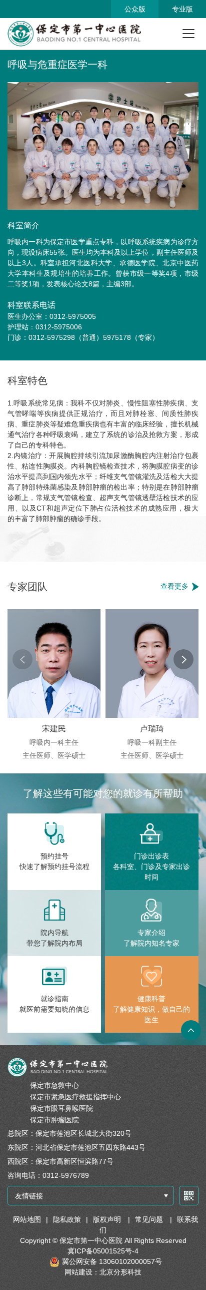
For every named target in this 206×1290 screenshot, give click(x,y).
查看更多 (174, 587)
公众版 (135, 9)
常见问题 (150, 1219)
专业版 (182, 9)
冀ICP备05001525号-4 (103, 1251)
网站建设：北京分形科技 (103, 1272)
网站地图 (27, 1219)
